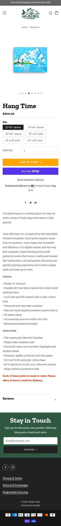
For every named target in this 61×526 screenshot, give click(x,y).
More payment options (30, 179)
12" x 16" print (36, 133)
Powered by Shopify (30, 505)
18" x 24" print (12, 140)
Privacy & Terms (12, 478)
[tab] (19, 93)
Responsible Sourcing (15, 492)
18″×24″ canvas (36, 127)
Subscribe (29, 449)
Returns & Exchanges (15, 485)
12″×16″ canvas (13, 127)
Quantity (8, 150)
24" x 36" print (35, 140)
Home (24, 27)
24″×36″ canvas (13, 133)
